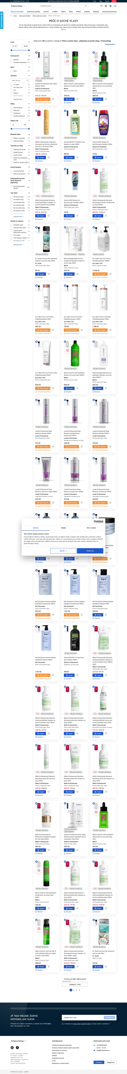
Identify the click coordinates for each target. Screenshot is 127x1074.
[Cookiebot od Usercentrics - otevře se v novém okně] (95, 521)
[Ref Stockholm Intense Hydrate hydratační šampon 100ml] (104, 584)
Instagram (12, 1047)
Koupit (70, 99)
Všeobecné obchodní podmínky (62, 1045)
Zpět (12, 15)
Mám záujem (44, 99)
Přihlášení (99, 1062)
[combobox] (110, 44)
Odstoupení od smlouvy (59, 1050)
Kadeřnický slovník (58, 1058)
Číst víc (63, 29)
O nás (54, 1060)
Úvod (15, 15)
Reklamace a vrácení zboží (60, 1063)
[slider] (11, 50)
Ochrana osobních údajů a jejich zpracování (65, 1048)
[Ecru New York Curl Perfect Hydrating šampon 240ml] (75, 299)
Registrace (111, 1062)
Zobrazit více (75, 984)
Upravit (62, 551)
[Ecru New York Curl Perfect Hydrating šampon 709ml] (104, 299)
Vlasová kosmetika (24, 15)
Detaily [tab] (63, 528)
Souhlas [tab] (35, 528)
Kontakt (54, 1055)
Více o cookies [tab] (91, 528)
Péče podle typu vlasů (39, 15)
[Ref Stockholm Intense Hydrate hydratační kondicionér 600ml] (75, 584)
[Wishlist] (101, 6)
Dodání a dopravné (58, 1053)
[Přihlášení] (106, 6)
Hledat (86, 6)
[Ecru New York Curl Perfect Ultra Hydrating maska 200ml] (46, 355)
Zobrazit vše (17, 99)
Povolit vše (90, 551)
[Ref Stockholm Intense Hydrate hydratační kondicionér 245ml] (46, 584)
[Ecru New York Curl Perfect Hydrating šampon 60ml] (46, 299)
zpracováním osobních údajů (81, 1024)
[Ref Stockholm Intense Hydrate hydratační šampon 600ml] (46, 640)
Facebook (17, 1047)
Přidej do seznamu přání (53, 99)
